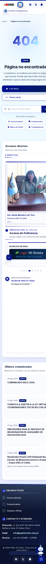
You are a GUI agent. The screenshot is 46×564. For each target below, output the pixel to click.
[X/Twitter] (35, 4)
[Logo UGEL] (20, 4)
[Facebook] (30, 4)
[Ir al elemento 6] (35, 270)
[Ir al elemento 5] (32, 270)
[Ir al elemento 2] (24, 270)
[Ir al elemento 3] (26, 270)
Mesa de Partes (16, 127)
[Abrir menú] (41, 559)
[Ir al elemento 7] (38, 270)
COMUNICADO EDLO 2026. (21, 382)
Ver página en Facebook (20, 284)
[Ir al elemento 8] (41, 270)
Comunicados (37, 121)
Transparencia (37, 127)
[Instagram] (41, 4)
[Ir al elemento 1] (21, 270)
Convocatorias (17, 121)
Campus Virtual (14, 510)
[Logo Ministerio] (8, 5)
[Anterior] (9, 257)
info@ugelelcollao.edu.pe (26, 533)
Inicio (4, 21)
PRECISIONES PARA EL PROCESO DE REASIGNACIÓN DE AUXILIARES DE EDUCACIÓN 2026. (25, 432)
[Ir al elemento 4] (29, 270)
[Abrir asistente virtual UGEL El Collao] (39, 550)
